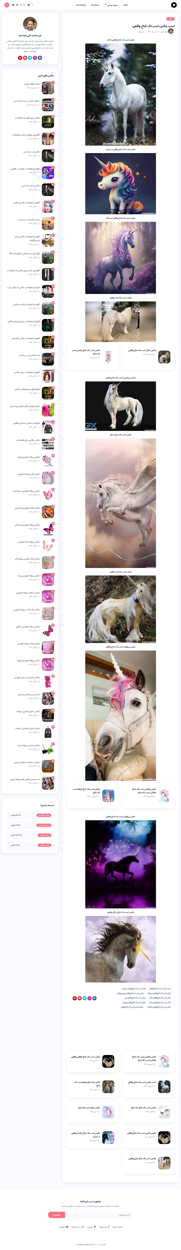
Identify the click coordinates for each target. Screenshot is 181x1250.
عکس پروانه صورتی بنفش (28, 626)
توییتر (90, 1227)
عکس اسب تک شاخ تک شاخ (143, 1107)
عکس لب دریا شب (31, 151)
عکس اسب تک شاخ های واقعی (142, 1158)
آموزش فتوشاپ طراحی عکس (26, 202)
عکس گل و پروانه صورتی (29, 474)
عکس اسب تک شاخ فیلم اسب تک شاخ (86, 791)
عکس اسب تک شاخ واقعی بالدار (160, 998)
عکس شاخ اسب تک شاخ (89, 1107)
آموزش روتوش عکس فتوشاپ (26, 134)
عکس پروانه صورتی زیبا (29, 575)
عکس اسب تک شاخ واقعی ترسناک (159, 993)
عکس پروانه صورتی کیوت (28, 660)
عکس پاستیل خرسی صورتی (27, 677)
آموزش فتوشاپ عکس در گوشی (25, 168)
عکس (170, 19)
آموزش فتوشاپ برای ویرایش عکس (23, 321)
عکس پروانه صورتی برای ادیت (26, 491)
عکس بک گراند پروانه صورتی (26, 609)
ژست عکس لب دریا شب (29, 219)
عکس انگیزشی (44, 815)
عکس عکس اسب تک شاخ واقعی (141, 1133)
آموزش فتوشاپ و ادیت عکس (26, 304)
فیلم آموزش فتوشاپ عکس (27, 389)
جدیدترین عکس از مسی (29, 694)
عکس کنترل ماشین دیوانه (28, 728)
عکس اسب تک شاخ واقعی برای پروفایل (130, 993)
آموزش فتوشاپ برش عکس (27, 372)
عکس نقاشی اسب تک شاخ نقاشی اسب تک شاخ (144, 791)
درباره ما (95, 5)
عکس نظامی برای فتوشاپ (28, 440)
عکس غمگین (44, 845)
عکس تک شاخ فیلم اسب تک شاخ (87, 1084)
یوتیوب (61, 1227)
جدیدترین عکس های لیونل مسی (25, 779)
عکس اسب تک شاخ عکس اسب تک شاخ (86, 352)
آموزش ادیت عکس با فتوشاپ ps (25, 253)
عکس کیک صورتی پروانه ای (27, 558)
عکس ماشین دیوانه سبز (28, 745)
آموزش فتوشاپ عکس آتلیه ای (26, 338)
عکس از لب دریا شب (30, 185)
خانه (126, 5)
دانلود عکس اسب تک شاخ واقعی (132, 1007)
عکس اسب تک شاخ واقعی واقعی (85, 1056)
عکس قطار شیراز (32, 84)
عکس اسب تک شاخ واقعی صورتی (134, 1002)
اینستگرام (76, 1227)
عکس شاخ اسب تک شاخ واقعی (142, 350)
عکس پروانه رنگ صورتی (29, 541)
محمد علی (164, 32)
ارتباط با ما (81, 5)
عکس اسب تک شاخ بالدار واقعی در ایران (85, 1135)
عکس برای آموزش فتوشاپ (27, 117)
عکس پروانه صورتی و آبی (28, 457)
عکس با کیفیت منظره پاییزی (27, 762)
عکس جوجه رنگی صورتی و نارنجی (25, 406)
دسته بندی (112, 5)
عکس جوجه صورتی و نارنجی (27, 508)
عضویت (56, 1215)
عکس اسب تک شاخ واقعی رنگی (160, 1002)
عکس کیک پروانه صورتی (29, 643)
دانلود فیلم (118, 1227)
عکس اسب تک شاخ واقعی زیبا (135, 998)
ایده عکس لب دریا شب (29, 355)
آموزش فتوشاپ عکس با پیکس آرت (23, 287)
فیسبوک (103, 1227)
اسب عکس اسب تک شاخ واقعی (160, 988)
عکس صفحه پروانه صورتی (28, 592)
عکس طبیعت (44, 835)
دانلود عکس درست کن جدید (26, 101)
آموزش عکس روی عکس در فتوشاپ (23, 270)
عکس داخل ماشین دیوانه (28, 711)
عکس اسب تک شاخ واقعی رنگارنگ (159, 1007)
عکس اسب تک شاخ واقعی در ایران (134, 988)
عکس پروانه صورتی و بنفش (27, 524)
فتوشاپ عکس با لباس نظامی (26, 423)
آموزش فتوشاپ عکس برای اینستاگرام (27, 238)
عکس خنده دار (44, 825)
